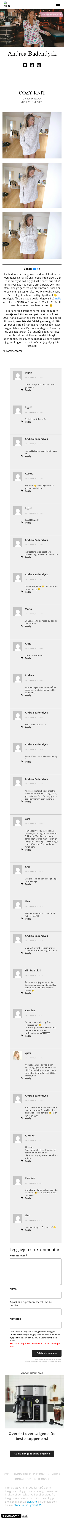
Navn (13, 1288)
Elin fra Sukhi (33, 970)
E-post (31, 1303)
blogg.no (31, 1501)
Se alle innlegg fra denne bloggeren (32, 1454)
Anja (27, 867)
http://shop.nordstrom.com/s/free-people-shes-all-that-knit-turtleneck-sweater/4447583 (41, 1030)
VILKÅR (56, 1474)
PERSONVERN (41, 1474)
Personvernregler (36, 1361)
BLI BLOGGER (42, 1479)
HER (35, 268)
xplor (28, 1053)
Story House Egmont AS (28, 1505)
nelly (58, 298)
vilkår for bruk (48, 1361)
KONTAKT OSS (22, 1479)
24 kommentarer (32, 98)
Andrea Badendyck (32, 53)
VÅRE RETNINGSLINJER (17, 1474)
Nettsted (15, 1318)
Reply (28, 390)
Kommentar (18, 1255)
